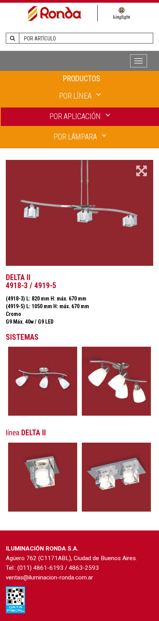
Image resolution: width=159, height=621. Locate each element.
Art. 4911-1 (42, 477)
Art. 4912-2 (116, 477)
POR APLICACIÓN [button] (75, 116)
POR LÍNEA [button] (76, 96)
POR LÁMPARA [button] (76, 137)
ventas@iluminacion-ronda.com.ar (49, 577)
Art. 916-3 (42, 381)
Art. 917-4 (116, 381)
